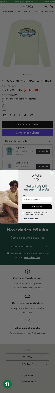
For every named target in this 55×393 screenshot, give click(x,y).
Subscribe (36, 207)
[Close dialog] (52, 173)
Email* (24, 195)
